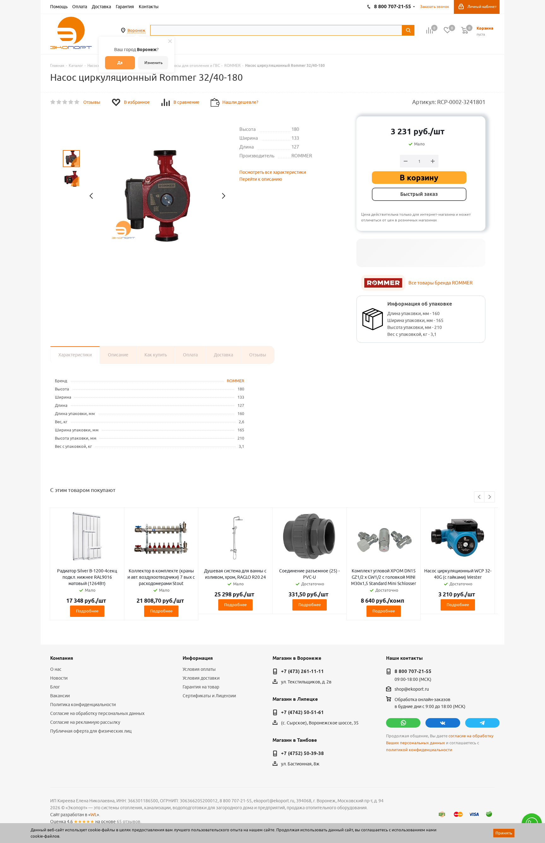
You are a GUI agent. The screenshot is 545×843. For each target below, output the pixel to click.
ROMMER (235, 380)
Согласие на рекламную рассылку (85, 722)
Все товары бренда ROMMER (440, 282)
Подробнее (87, 610)
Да (120, 62)
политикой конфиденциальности (419, 749)
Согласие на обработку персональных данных (97, 713)
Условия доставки (201, 678)
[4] (71, 102)
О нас (56, 669)
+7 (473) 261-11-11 (302, 671)
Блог (55, 686)
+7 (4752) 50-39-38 (302, 753)
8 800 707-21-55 (413, 671)
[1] (53, 102)
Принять (503, 832)
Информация (198, 658)
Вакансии (60, 695)
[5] (77, 102)
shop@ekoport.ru (412, 689)
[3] (65, 102)
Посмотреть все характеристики (272, 172)
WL (94, 814)
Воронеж (136, 30)
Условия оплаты (199, 669)
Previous (479, 497)
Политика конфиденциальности (83, 704)
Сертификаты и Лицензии (209, 695)
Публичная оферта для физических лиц (91, 731)
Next (489, 497)
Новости (58, 678)
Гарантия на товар (201, 686)
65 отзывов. (129, 821)
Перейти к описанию (260, 179)
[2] (59, 102)
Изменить (153, 62)
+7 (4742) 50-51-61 (302, 712)
